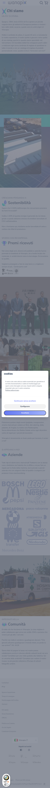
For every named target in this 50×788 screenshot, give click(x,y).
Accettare (25, 413)
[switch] (6, 784)
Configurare (25, 406)
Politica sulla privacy (12, 390)
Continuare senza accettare (25, 401)
